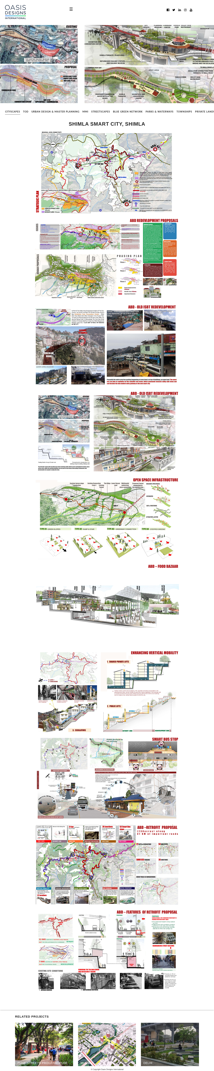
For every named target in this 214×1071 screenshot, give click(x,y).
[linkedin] (179, 10)
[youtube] (191, 10)
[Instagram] (185, 10)
